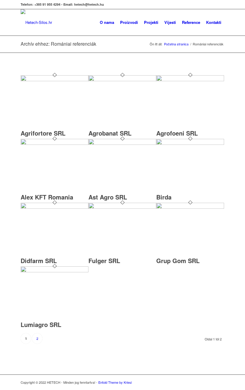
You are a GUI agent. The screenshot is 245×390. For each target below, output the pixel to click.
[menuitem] (92, 22)
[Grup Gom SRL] (190, 207)
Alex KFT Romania (47, 197)
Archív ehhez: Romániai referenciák (58, 43)
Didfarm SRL (39, 260)
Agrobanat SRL (109, 133)
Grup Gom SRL (178, 260)
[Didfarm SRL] (54, 207)
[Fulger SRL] (122, 207)
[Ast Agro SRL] (122, 143)
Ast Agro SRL (107, 197)
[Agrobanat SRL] (122, 79)
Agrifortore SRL (43, 133)
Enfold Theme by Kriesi (115, 382)
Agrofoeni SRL (177, 133)
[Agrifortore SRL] (54, 79)
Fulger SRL (104, 260)
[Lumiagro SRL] (54, 271)
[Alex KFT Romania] (54, 143)
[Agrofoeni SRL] (190, 79)
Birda (164, 197)
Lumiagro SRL (41, 324)
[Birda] (190, 143)
